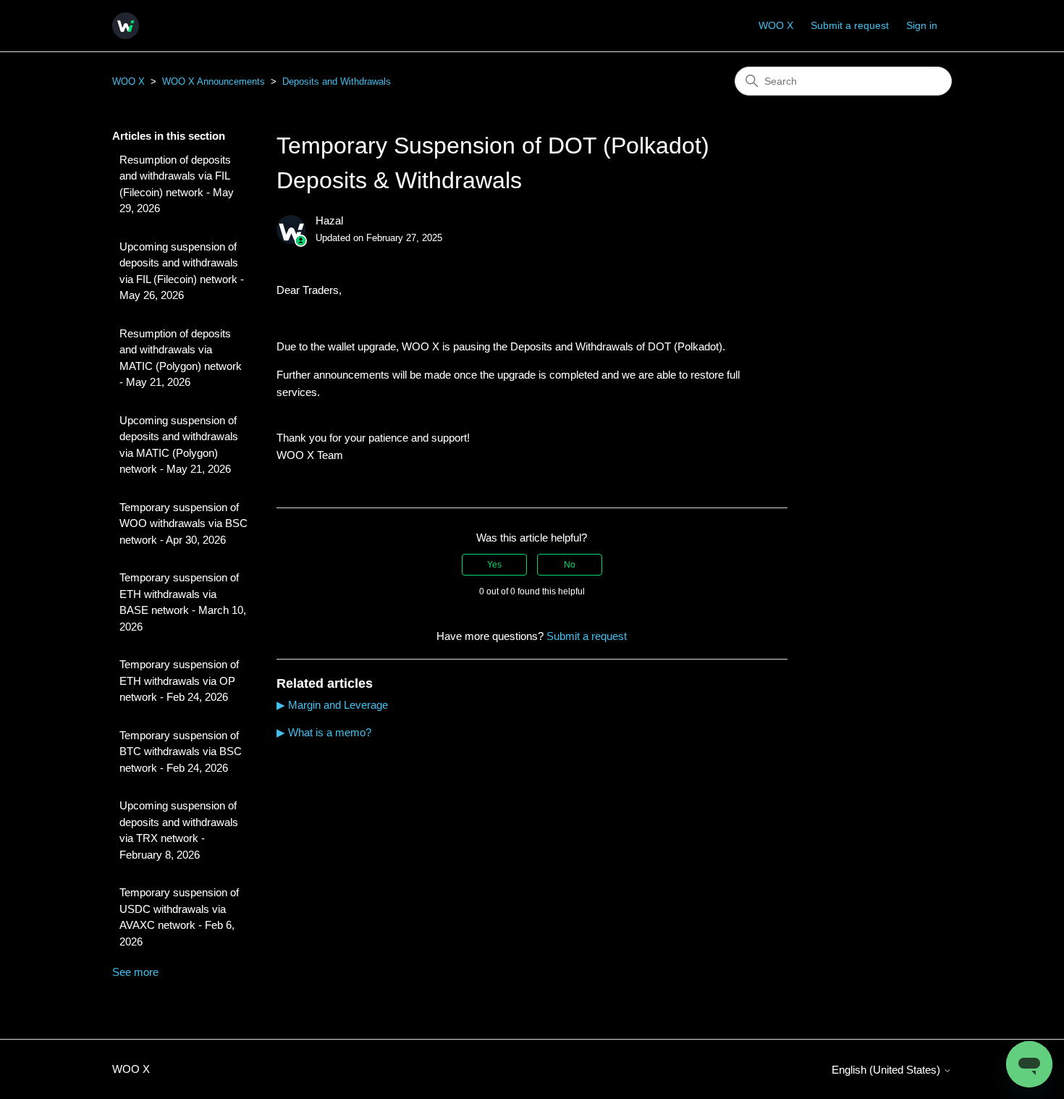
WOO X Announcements (213, 81)
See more (135, 972)
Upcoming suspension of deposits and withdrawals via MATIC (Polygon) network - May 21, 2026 (178, 445)
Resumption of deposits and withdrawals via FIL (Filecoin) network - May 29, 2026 (176, 184)
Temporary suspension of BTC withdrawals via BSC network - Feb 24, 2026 (180, 751)
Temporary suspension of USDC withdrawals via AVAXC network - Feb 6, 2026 (179, 917)
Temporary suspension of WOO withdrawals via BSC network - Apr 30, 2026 (183, 523)
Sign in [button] (921, 25)
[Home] (125, 25)
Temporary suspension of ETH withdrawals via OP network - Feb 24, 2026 (179, 680)
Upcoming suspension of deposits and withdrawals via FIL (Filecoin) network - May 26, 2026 (181, 271)
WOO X (776, 25)
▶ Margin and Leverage (332, 705)
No (569, 565)
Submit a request (850, 25)
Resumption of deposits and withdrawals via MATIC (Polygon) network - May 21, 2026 (180, 358)
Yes (494, 565)
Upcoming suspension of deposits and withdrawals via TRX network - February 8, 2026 (178, 830)
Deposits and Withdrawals (336, 81)
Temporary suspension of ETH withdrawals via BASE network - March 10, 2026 (182, 602)
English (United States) (887, 1070)
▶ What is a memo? (323, 732)
